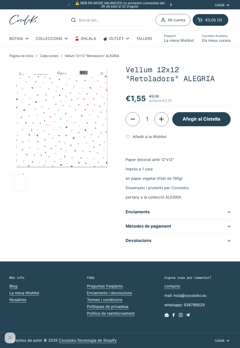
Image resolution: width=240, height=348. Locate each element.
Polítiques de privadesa (107, 306)
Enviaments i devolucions (109, 293)
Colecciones (49, 56)
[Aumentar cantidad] (161, 119)
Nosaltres (17, 299)
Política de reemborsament (111, 313)
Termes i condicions (104, 299)
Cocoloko (67, 340)
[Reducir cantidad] (133, 119)
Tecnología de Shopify (97, 340)
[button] (210, 20)
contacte (172, 286)
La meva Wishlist (24, 293)
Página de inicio (21, 56)
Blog (13, 286)
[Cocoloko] (23, 20)
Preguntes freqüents (105, 286)
